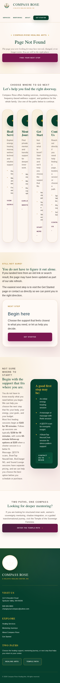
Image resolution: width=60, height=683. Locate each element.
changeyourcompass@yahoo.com (15, 609)
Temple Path (33, 661)
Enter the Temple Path (30, 528)
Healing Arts (12, 661)
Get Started (41, 17)
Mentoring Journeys (10, 628)
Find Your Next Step (30, 58)
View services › (11, 205)
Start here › (39, 231)
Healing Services (8, 624)
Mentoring (17, 17)
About (27, 17)
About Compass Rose (10, 632)
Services (6, 17)
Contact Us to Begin (44, 458)
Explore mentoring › (27, 205)
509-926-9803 (7, 606)
